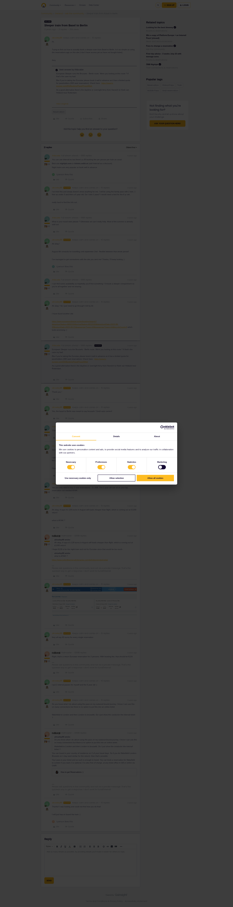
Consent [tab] (76, 436)
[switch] (101, 467)
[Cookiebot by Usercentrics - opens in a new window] (162, 427)
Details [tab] (116, 436)
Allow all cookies (155, 478)
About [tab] (157, 436)
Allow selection (116, 478)
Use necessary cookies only (78, 478)
